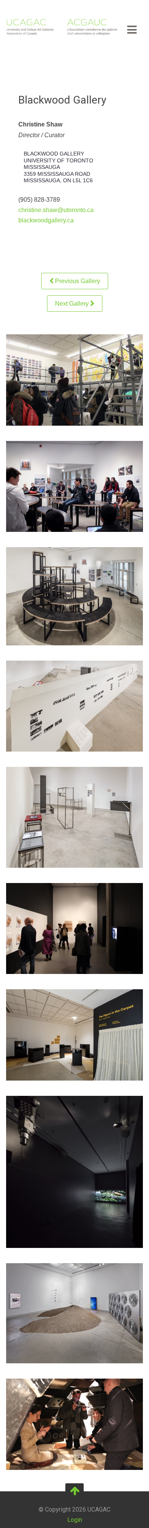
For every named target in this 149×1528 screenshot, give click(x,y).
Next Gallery (72, 303)
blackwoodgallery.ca (46, 220)
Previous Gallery (76, 281)
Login (74, 1519)
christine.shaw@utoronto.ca (56, 210)
